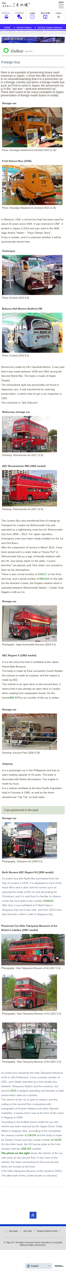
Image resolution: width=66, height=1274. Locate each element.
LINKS (58, 16)
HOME (7, 27)
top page (13, 1231)
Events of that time (32, 16)
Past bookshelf (45, 16)
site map (27, 1231)
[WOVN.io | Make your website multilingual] (59, 1266)
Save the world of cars (26, 31)
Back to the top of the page (33, 1215)
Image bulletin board (47, 1231)
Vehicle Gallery (24, 27)
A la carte (19, 16)
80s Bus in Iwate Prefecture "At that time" (16, 5)
